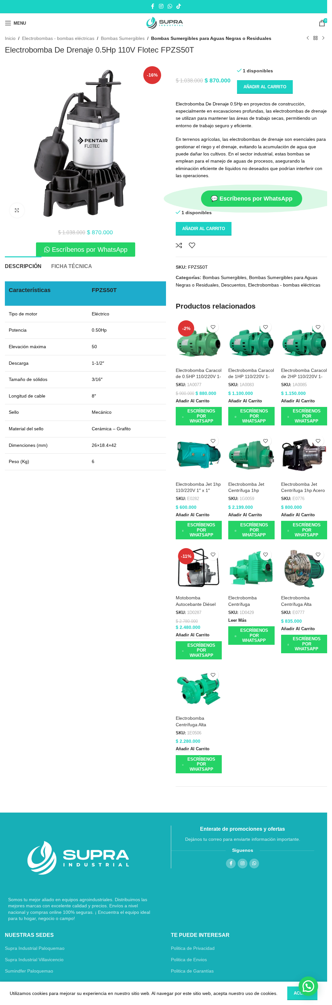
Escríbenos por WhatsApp (201, 416)
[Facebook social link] (153, 6)
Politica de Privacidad (193, 948)
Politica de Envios (189, 959)
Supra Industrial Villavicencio (34, 959)
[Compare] (179, 245)
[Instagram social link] (161, 6)
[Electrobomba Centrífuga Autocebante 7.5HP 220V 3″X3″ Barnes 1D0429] (251, 569)
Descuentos (233, 285)
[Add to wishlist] (192, 245)
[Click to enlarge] (17, 210)
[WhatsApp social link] (169, 6)
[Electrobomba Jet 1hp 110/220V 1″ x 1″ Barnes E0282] (199, 455)
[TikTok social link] (178, 6)
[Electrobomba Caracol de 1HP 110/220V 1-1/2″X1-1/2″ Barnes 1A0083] (251, 341)
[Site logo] (166, 23)
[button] (192, 401)
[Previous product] (308, 38)
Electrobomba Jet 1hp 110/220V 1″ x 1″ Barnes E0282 (198, 490)
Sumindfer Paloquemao (29, 971)
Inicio (10, 38)
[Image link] (78, 858)
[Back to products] (315, 38)
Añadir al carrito (264, 86)
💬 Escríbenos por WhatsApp (251, 198)
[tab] (23, 265)
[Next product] (323, 38)
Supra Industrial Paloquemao (35, 948)
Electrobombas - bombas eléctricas (58, 38)
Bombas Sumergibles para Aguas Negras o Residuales (211, 38)
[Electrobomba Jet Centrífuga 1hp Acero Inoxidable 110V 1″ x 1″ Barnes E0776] (304, 455)
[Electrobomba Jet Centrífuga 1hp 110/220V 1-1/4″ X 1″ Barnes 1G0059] (251, 455)
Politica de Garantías (192, 971)
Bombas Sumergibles (123, 38)
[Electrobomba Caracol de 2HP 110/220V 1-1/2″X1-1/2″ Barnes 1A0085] (304, 341)
